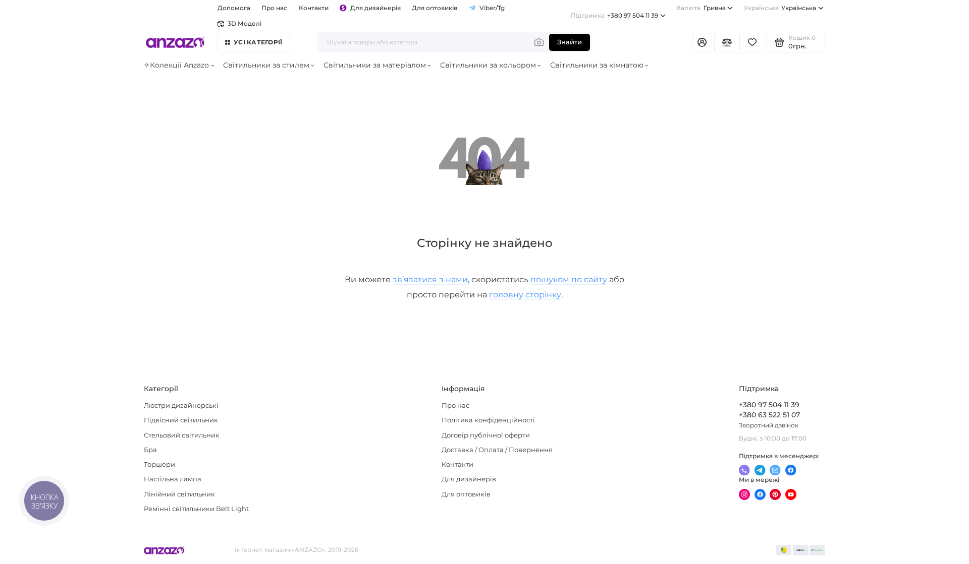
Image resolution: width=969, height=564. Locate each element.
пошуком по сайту (568, 279)
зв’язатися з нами (430, 279)
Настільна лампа (172, 479)
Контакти (314, 8)
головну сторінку (525, 294)
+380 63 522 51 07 (769, 415)
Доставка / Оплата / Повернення (497, 450)
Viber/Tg (492, 8)
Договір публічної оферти (486, 435)
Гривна (700, 8)
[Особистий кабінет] (702, 42)
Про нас (455, 405)
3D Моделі (244, 23)
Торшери (159, 464)
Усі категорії (258, 42)
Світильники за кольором (488, 65)
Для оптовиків (434, 8)
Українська (780, 8)
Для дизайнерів (375, 8)
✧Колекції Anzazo (176, 65)
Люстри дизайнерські (181, 405)
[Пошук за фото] (539, 42)
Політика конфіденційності (488, 420)
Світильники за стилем (266, 65)
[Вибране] (752, 42)
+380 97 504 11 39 (614, 15)
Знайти (569, 42)
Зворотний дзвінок (768, 425)
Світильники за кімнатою (596, 65)
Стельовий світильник (182, 435)
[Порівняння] (727, 42)
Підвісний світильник (181, 420)
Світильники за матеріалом (375, 65)
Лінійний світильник (179, 494)
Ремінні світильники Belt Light (196, 509)
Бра (150, 450)
